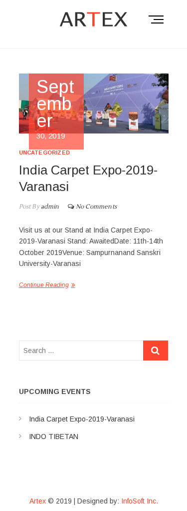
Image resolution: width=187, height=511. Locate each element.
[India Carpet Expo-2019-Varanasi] (94, 104)
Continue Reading (44, 285)
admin (49, 206)
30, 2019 (55, 109)
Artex (37, 501)
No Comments (96, 206)
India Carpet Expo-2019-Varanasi (82, 419)
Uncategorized (44, 153)
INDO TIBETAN (53, 436)
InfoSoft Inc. (139, 501)
